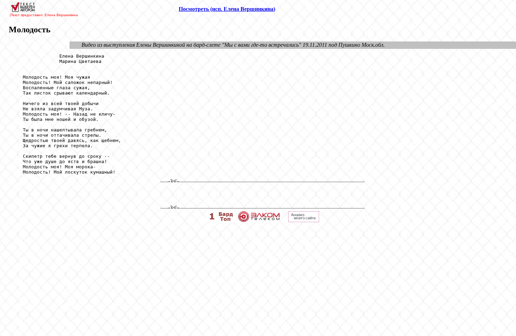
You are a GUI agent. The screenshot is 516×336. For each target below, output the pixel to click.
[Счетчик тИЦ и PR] (303, 220)
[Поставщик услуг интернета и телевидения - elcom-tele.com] (259, 220)
